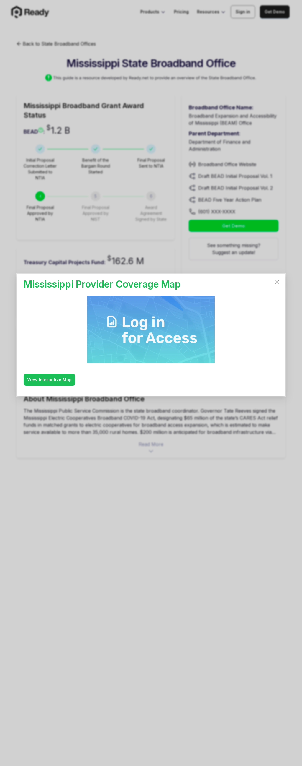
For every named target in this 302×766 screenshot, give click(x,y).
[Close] (277, 282)
